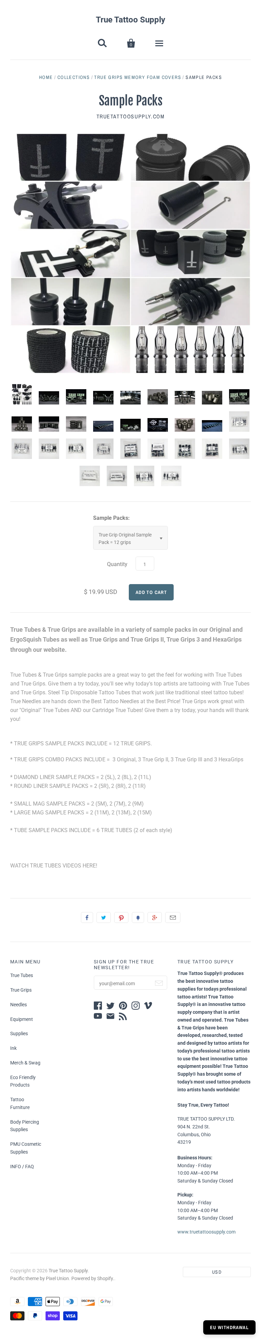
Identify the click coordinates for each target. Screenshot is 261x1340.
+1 (154, 917)
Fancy (138, 917)
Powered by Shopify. (92, 1278)
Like (87, 917)
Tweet (104, 917)
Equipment (21, 1019)
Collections (73, 77)
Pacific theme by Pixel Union (39, 1278)
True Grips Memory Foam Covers (137, 77)
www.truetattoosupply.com (206, 1232)
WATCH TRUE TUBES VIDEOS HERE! (53, 865)
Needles (18, 1004)
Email (172, 917)
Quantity (117, 564)
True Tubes (21, 975)
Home (46, 77)
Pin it (121, 917)
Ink (13, 1048)
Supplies (19, 1033)
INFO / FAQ (22, 1166)
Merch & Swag (25, 1062)
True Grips (21, 990)
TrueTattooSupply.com (131, 116)
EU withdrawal (229, 1327)
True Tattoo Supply (130, 19)
